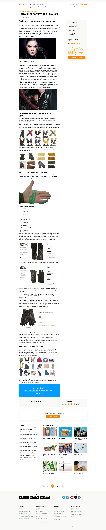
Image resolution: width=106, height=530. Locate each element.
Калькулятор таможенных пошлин (60, 517)
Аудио (82, 53)
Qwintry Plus (56, 508)
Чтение (76, 48)
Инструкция (75, 49)
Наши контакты (75, 508)
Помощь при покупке (51, 7)
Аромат (82, 50)
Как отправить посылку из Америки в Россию (80, 472)
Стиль (36, 11)
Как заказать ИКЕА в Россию (27, 455)
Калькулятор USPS (58, 513)
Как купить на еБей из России (49, 455)
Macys (73, 48)
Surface (70, 48)
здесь (39, 339)
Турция (79, 53)
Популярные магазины (41, 513)
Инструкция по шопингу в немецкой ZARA (80, 439)
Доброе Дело (74, 516)
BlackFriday (70, 53)
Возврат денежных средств (25, 515)
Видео (76, 7)
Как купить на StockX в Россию (28, 452)
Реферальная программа (77, 509)
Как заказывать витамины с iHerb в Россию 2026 (50, 472)
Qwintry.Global (57, 519)
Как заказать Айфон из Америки (49, 439)
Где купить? (72, 37)
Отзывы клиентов (23, 509)
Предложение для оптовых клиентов (77, 512)
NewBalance (70, 52)
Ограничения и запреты (41, 518)
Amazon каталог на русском (78, 455)
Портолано (70, 45)
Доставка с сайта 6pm (64, 471)
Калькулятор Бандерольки (60, 511)
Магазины (41, 7)
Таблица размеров (58, 509)
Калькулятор (64, 7)
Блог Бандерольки (29, 11)
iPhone (83, 50)
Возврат (75, 54)
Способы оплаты (23, 513)
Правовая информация (24, 518)
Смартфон (82, 48)
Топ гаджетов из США (26, 432)
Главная (21, 7)
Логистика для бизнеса (76, 514)
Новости (38, 508)
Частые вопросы (40, 509)
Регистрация (84, 4)
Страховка (38, 516)
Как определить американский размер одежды (64, 456)
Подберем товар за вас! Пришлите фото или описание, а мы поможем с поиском (52, 1)
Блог (71, 7)
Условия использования (24, 511)
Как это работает (30, 7)
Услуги (82, 7)
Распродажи (77, 52)
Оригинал (70, 51)
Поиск (73, 4)
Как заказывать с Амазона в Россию (63, 439)
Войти (77, 4)
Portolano (78, 43)
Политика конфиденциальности (26, 516)
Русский (41, 4)
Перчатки (73, 43)
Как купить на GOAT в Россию (28, 450)
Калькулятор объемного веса (60, 515)
